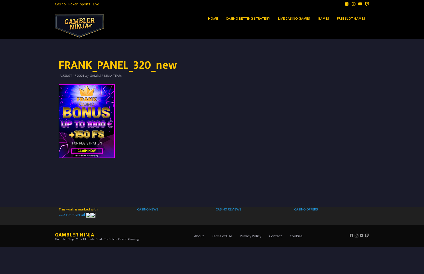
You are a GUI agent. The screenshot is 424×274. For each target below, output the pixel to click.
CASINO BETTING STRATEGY (248, 18)
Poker (73, 4)
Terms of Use (222, 236)
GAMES (323, 18)
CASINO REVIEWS (228, 209)
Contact (275, 236)
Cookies (296, 236)
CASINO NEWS (148, 209)
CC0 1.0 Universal (72, 215)
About (199, 236)
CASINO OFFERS (306, 209)
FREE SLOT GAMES (351, 18)
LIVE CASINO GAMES (294, 18)
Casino (60, 4)
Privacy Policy (250, 236)
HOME (213, 18)
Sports (85, 4)
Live (96, 4)
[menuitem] (60, 4)
